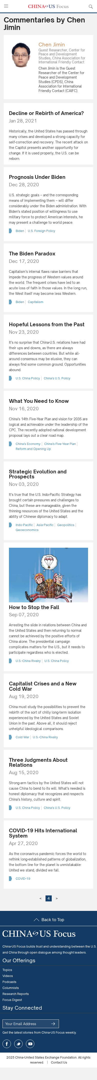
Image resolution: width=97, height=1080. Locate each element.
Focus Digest (12, 1000)
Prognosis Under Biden (37, 177)
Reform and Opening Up (33, 449)
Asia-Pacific (45, 525)
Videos (7, 976)
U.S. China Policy (28, 378)
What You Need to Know (39, 401)
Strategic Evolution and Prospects (38, 474)
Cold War (22, 737)
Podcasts (9, 982)
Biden (20, 231)
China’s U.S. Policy (57, 378)
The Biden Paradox (32, 253)
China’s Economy (28, 444)
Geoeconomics (27, 530)
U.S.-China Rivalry (28, 661)
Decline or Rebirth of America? (46, 113)
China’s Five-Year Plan (60, 444)
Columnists (10, 988)
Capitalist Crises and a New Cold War (43, 686)
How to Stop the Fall (34, 607)
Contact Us (59, 1062)
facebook (6, 1044)
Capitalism (35, 302)
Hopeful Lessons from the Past (47, 324)
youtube (30, 1044)
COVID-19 (23, 878)
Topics (7, 970)
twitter (18, 1044)
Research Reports (15, 994)
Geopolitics (65, 525)
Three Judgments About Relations (38, 762)
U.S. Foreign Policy (41, 231)
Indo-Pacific (24, 525)
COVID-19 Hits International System (43, 833)
